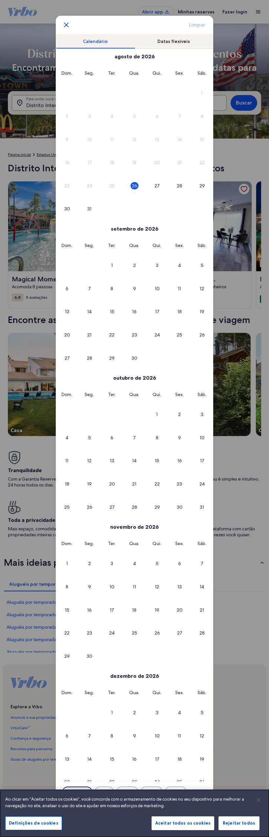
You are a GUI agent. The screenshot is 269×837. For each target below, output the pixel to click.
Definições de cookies (33, 823)
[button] (202, 93)
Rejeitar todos (239, 823)
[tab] (95, 41)
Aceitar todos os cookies (183, 823)
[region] (134, 813)
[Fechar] (258, 800)
